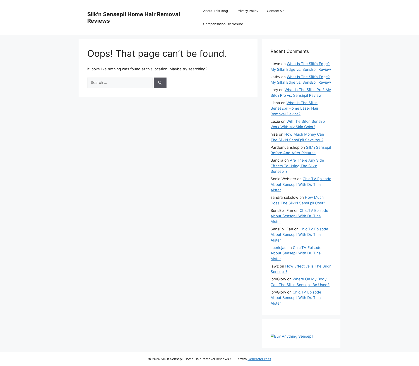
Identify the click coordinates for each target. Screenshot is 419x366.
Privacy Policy (247, 11)
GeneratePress (259, 359)
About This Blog (215, 11)
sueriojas (278, 247)
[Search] (160, 83)
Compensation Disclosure (223, 24)
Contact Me (276, 11)
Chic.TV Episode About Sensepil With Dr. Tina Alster (301, 184)
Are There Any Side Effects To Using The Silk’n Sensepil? (297, 166)
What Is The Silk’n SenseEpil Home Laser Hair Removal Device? (294, 108)
